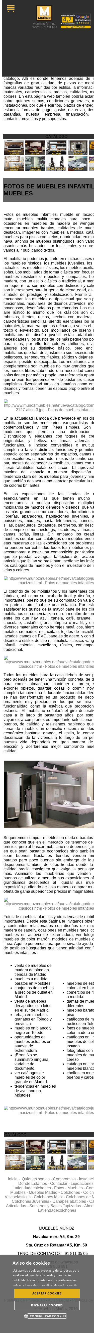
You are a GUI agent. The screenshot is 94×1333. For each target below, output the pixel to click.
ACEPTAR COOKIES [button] (47, 1293)
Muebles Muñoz (44, 25)
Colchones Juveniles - (32, 1201)
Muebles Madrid (43, 1192)
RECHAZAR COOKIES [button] (47, 1305)
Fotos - (60, 1188)
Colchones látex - (50, 1197)
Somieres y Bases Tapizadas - (56, 1206)
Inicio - (15, 1179)
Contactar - (60, 1183)
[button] (47, 1316)
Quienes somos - (37, 1179)
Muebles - (76, 1188)
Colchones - (72, 1192)
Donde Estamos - (34, 1183)
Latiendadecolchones (57, 1210)
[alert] (47, 1294)
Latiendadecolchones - (33, 1188)
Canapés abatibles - (70, 1201)
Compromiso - (66, 1179)
